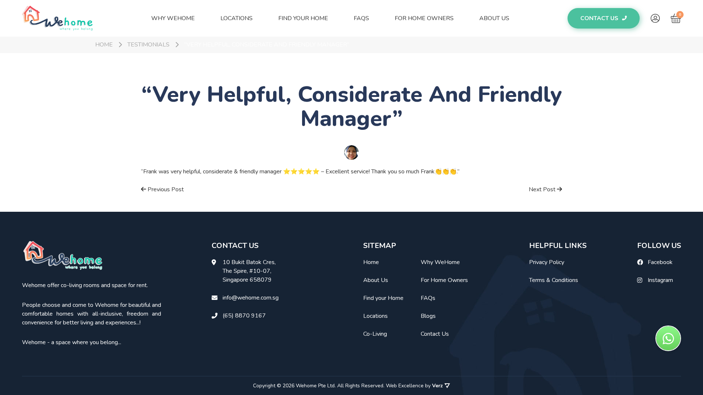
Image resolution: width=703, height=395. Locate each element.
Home (371, 262)
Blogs (428, 316)
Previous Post (165, 189)
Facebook (660, 262)
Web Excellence (405, 385)
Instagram (660, 280)
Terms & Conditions (553, 280)
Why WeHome (173, 18)
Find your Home (303, 18)
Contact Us (435, 334)
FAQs (361, 18)
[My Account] (655, 18)
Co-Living (375, 334)
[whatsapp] (668, 338)
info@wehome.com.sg (251, 298)
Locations (236, 18)
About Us (494, 18)
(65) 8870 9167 (244, 316)
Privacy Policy (546, 262)
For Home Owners (424, 18)
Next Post (543, 189)
